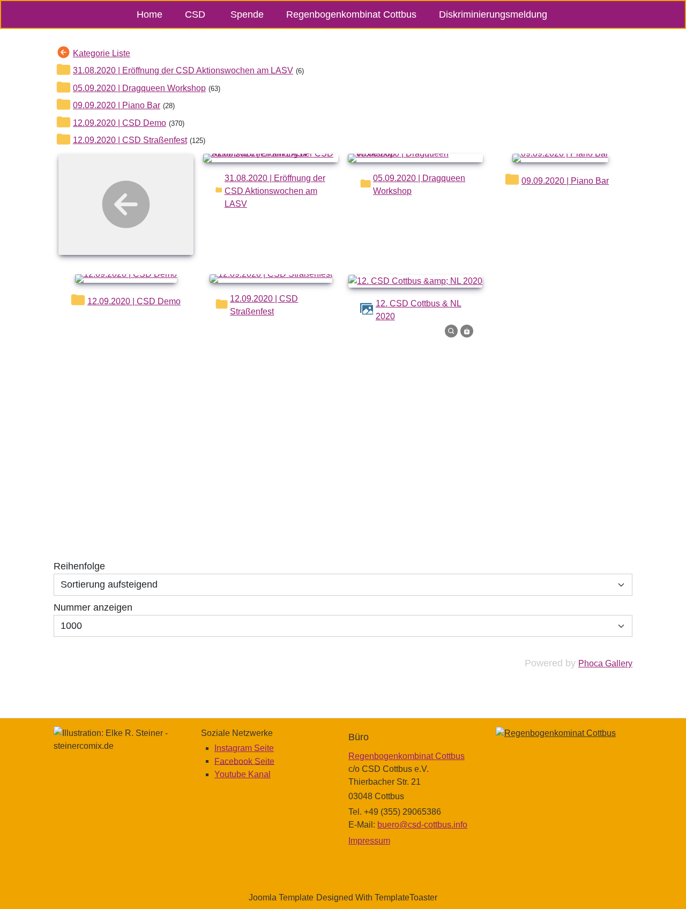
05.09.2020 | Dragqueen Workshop (139, 88)
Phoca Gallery (605, 663)
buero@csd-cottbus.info (422, 824)
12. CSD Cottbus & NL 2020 (418, 310)
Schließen (510, 497)
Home (149, 14)
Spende (247, 14)
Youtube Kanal (242, 774)
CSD (195, 14)
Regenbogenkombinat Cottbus (351, 14)
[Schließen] (532, 356)
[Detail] (451, 330)
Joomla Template (281, 897)
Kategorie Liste (101, 53)
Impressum (369, 840)
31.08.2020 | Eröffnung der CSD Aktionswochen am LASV (183, 70)
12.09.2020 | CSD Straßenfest (130, 140)
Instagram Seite (244, 748)
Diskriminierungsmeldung (493, 14)
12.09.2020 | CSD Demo (119, 122)
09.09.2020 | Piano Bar (116, 105)
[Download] (466, 330)
